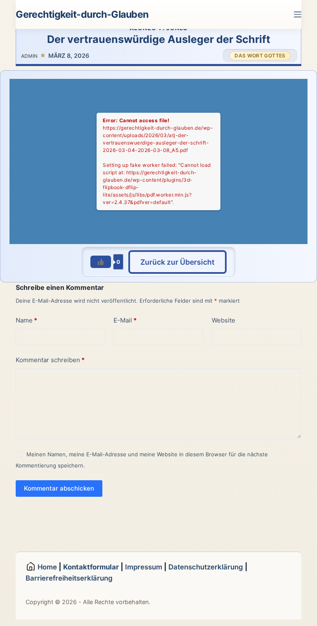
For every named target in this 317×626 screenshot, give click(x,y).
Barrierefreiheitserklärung (69, 578)
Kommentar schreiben (50, 360)
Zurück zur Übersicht (177, 262)
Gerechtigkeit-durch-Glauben (82, 14)
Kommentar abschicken (59, 488)
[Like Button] (100, 262)
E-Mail (125, 320)
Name (26, 320)
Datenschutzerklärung (205, 567)
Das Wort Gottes (259, 55)
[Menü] (297, 14)
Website (223, 320)
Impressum (143, 567)
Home (48, 567)
